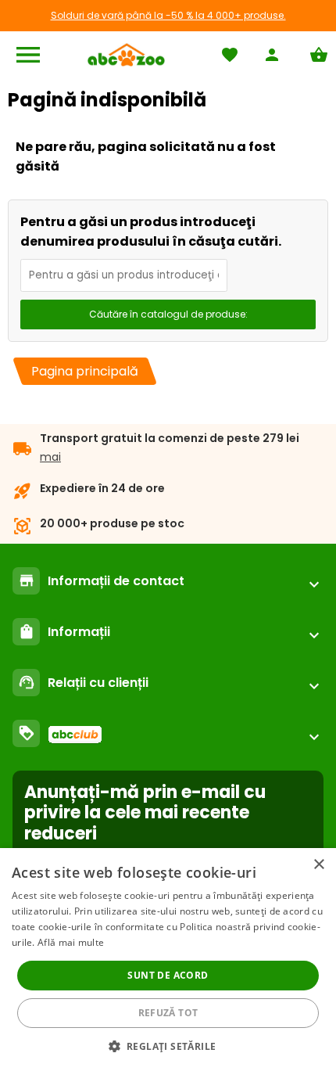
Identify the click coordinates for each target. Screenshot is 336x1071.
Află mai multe (71, 942)
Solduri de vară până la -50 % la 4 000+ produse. (168, 15)
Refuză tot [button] (168, 1012)
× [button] (318, 865)
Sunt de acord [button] (167, 975)
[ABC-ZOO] (126, 54)
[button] (168, 1045)
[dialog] (168, 959)
